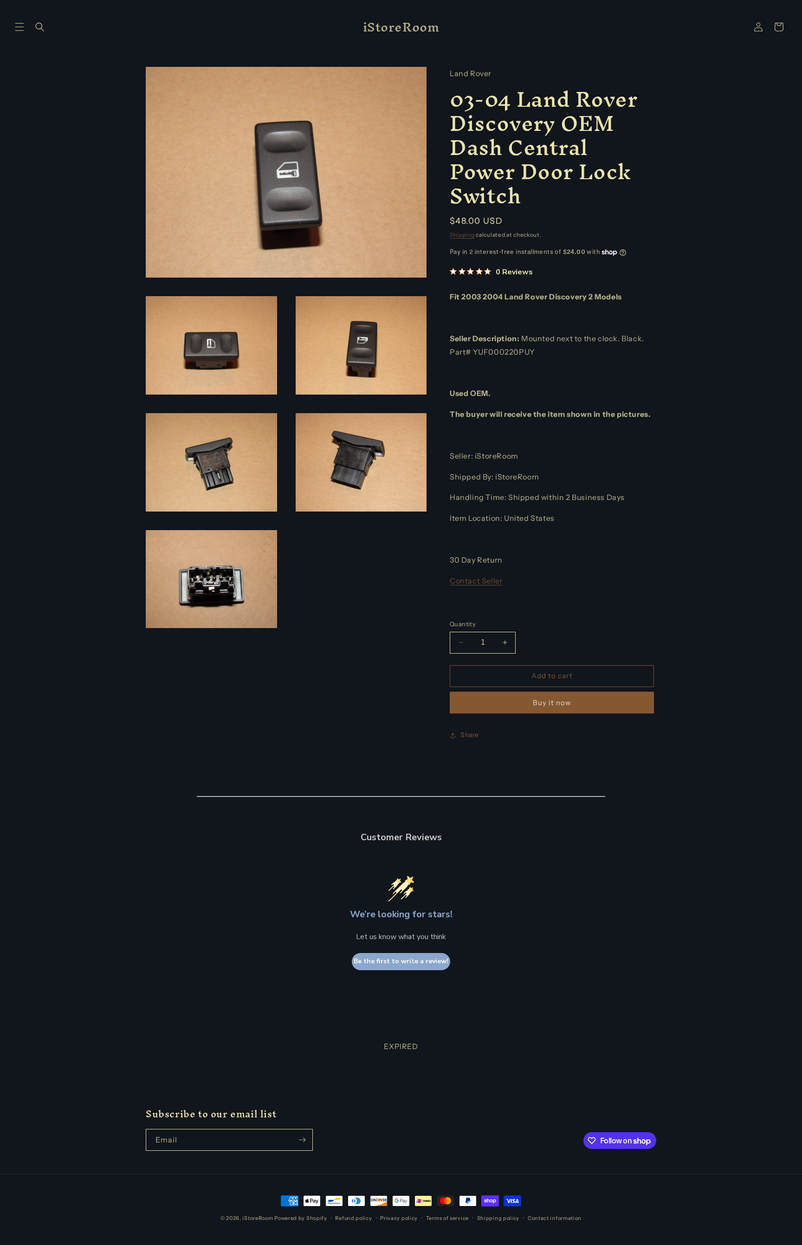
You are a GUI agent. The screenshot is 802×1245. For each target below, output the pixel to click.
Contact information (555, 1218)
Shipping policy (498, 1218)
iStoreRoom (257, 1218)
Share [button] (469, 735)
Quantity (463, 624)
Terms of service (447, 1218)
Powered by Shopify (300, 1218)
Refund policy (353, 1218)
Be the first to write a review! (401, 961)
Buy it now (552, 702)
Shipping (462, 234)
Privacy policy (399, 1218)
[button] (19, 27)
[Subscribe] (302, 1140)
